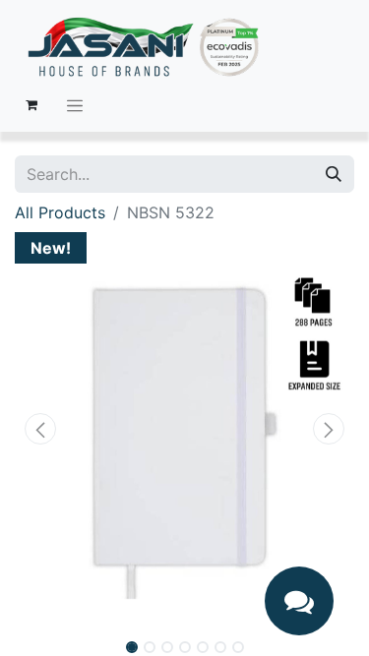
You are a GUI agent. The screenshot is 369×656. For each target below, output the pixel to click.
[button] (40, 429)
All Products (60, 212)
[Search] (333, 174)
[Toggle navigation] (74, 105)
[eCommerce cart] (31, 105)
